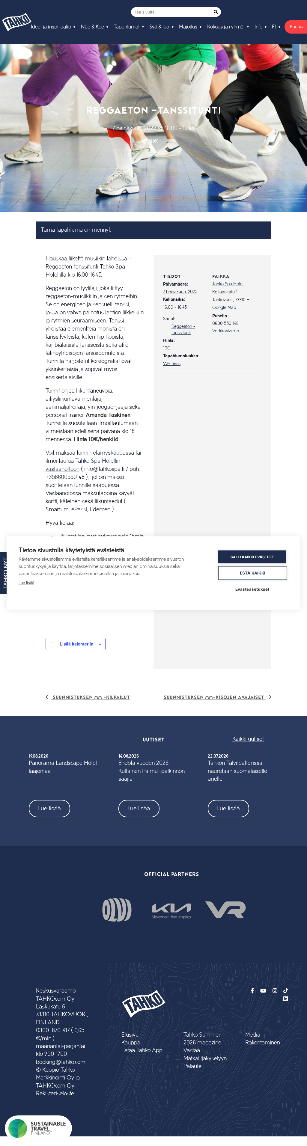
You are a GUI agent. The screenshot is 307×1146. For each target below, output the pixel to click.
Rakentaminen (262, 1042)
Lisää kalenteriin (77, 644)
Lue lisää (49, 808)
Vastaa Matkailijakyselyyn (204, 1054)
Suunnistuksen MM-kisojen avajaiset (215, 696)
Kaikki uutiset (248, 739)
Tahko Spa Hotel (227, 284)
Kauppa (130, 1042)
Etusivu (130, 1035)
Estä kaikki (252, 573)
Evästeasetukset (252, 589)
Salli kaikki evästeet (252, 556)
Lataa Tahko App (141, 1050)
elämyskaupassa (113, 453)
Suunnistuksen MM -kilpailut (90, 696)
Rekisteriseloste (55, 1093)
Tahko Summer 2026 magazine (202, 1038)
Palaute (192, 1066)
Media (252, 1035)
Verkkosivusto (225, 331)
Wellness (171, 364)
